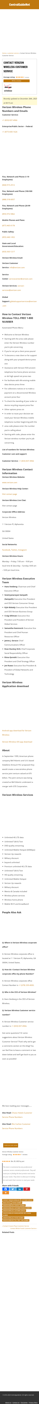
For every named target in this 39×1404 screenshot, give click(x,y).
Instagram (22, 550)
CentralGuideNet (19, 4)
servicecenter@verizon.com (20, 279)
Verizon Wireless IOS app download (17, 742)
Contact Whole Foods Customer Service (23, 1228)
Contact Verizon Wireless (11, 1200)
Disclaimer (24, 1402)
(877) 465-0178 (8, 225)
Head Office (6, 1203)
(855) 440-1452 (8, 237)
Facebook (6, 550)
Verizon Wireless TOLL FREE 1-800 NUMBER (16, 1220)
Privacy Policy (33, 1402)
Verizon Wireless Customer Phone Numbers (17, 1208)
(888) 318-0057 (8, 199)
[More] (5, 1192)
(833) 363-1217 (8, 251)
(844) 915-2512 (8, 185)
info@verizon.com (17, 267)
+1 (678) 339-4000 (26, 985)
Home (4, 53)
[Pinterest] (26, 1189)
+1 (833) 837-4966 (26, 461)
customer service (13, 53)
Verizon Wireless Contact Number (14, 1205)
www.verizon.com (9, 482)
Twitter (14, 550)
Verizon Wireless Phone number (13, 1218)
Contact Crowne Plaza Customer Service (16, 1226)
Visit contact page (9, 494)
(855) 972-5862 (8, 214)
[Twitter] (12, 1189)
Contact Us (16, 1402)
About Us (8, 1402)
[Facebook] (5, 1189)
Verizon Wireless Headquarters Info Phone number (17, 1214)
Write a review (16, 81)
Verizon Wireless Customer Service (14, 1210)
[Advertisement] (19, 32)
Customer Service (27, 1200)
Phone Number (16, 1203)
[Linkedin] (19, 1189)
